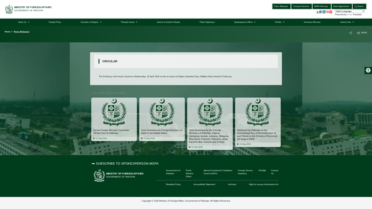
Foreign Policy (55, 22)
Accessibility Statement (204, 184)
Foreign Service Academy (245, 172)
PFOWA (262, 170)
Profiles (278, 22)
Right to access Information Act (263, 184)
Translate (357, 14)
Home (7, 31)
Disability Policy (173, 184)
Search (360, 6)
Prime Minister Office (189, 173)
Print (364, 32)
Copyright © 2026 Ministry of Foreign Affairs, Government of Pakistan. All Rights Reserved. (186, 201)
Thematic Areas (128, 22)
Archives (232, 184)
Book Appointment (341, 6)
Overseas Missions (312, 22)
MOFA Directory (321, 6)
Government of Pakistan (173, 172)
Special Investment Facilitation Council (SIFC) (218, 172)
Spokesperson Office (243, 22)
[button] (317, 13)
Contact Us (274, 172)
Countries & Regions (90, 22)
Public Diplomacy (207, 22)
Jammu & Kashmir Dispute (168, 22)
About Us (22, 22)
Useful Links (346, 22)
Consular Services (301, 6)
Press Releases (281, 6)
